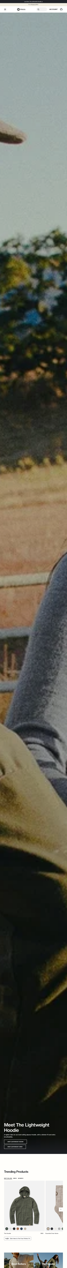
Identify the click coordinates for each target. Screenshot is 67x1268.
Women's (20, 1178)
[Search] (41, 9)
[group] (33, 1207)
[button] (6, 1228)
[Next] (61, 1209)
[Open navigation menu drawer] (5, 9)
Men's (15, 1178)
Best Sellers (8, 1178)
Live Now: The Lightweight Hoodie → (33, 1)
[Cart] (61, 9)
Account (53, 9)
